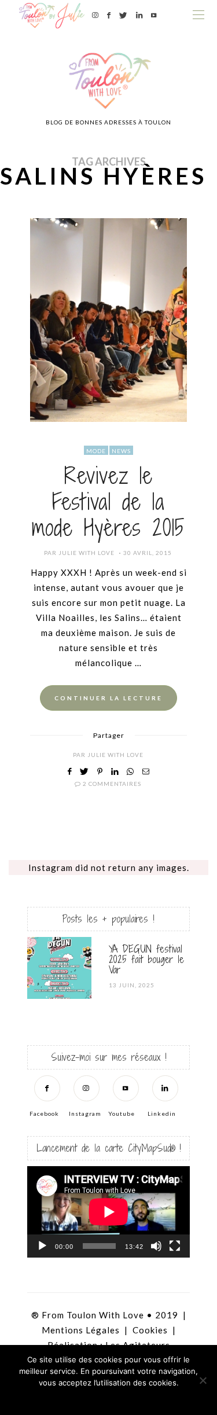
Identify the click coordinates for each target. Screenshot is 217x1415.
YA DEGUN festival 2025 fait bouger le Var (146, 959)
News (121, 450)
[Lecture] (42, 1246)
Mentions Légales (81, 1330)
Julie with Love (86, 552)
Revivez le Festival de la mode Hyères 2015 (108, 502)
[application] (108, 1212)
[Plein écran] (175, 1246)
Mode (96, 450)
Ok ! (76, 1397)
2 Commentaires (112, 783)
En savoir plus (140, 1397)
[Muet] (156, 1246)
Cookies (150, 1330)
